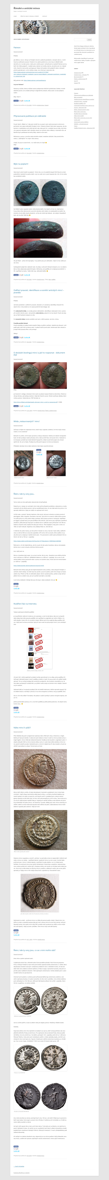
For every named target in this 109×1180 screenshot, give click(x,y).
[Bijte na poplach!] (16, 275)
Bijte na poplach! (21, 164)
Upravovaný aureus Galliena (81, 122)
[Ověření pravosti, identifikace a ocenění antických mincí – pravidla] (16, 338)
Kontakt (44, 16)
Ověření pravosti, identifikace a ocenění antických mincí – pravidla (39, 291)
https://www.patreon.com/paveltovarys (35, 80)
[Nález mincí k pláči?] (16, 931)
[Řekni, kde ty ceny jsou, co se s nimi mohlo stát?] (16, 1147)
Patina (75, 126)
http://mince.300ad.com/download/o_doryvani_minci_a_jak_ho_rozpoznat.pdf (35, 402)
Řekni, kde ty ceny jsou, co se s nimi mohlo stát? (35, 950)
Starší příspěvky (19, 1166)
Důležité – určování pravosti (81, 124)
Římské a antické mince (27, 8)
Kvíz (75, 81)
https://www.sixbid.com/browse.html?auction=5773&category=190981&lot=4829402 (37, 541)
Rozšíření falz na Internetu (25, 603)
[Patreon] (16, 101)
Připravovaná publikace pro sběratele (30, 116)
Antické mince (40, 105)
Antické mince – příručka (80, 75)
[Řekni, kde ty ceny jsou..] (16, 584)
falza (50, 279)
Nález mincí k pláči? (22, 727)
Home (15, 16)
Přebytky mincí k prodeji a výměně (29, 16)
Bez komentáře (78, 77)
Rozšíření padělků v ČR (79, 103)
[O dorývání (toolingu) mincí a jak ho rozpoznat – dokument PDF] (16, 406)
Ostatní (46, 105)
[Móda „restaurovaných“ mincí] (38, 450)
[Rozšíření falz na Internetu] (16, 708)
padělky (53, 279)
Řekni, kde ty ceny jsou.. (24, 494)
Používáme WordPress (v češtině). (22, 1173)
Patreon (17, 47)
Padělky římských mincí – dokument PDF (84, 128)
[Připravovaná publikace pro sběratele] (16, 149)
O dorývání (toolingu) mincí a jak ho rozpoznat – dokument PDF (39, 353)
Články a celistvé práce (51, 410)
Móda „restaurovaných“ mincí (27, 421)
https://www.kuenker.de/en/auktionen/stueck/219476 (29, 565)
